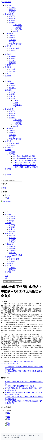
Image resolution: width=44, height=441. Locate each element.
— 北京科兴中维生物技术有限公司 (25, 158)
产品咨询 (12, 42)
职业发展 (8, 150)
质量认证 (12, 50)
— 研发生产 (17, 105)
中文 (6, 73)
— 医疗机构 (17, 29)
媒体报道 (12, 58)
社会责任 (12, 12)
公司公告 (12, 61)
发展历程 (12, 10)
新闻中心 (12, 56)
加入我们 (12, 71)
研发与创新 (9, 109)
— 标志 (15, 100)
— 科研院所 (17, 25)
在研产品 (12, 18)
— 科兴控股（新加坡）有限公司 (24, 165)
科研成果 (12, 20)
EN (10, 73)
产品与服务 (9, 128)
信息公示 (12, 40)
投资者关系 (9, 148)
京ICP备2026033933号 (10, 436)
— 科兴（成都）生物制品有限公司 (25, 167)
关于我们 (8, 81)
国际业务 (12, 38)
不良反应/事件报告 (16, 44)
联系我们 (8, 76)
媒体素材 (12, 63)
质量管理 (8, 141)
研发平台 (12, 16)
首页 (6, 212)
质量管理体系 (14, 48)
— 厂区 (15, 107)
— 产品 (15, 103)
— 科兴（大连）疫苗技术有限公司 (25, 160)
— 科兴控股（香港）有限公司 (24, 163)
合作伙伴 (12, 23)
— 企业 (15, 31)
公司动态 (8, 90)
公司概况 (12, 8)
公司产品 (12, 35)
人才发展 (12, 69)
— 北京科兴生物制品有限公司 (24, 156)
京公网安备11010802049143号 (30, 436)
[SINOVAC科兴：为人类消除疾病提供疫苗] (6, 2)
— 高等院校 (17, 27)
